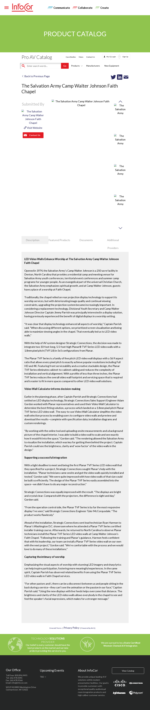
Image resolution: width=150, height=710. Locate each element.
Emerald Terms (56, 628)
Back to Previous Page (37, 76)
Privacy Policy (71, 627)
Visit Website (34, 127)
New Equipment (111, 65)
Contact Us (90, 57)
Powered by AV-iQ (88, 628)
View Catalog (128, 671)
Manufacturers (93, 65)
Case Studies (71, 57)
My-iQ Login (111, 57)
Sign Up (125, 57)
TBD (42, 677)
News (81, 57)
